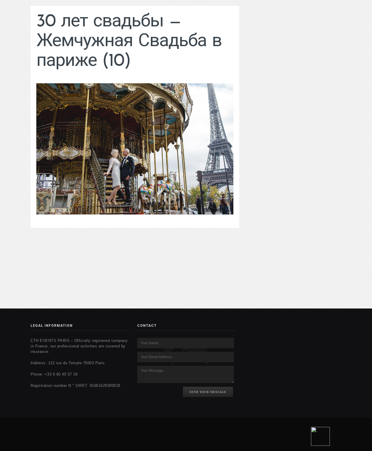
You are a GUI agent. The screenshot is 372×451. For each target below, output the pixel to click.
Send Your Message (207, 392)
